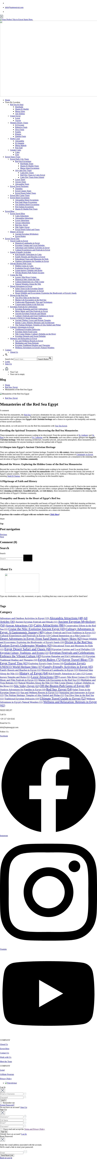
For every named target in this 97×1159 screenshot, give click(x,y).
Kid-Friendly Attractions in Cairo (28, 254)
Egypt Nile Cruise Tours (20, 195)
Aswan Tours (20, 182)
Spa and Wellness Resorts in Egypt (29, 341)
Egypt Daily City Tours (19, 159)
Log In (24, 1134)
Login (7, 362)
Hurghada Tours (26, 164)
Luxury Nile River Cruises (25, 277)
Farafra (18, 132)
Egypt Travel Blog (17, 214)
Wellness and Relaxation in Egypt (23, 338)
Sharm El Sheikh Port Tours (26, 209)
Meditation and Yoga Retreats (27, 343)
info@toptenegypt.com (14, 7)
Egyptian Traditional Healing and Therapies (32, 345)
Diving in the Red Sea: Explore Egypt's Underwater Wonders (46, 643)
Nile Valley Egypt (22, 227)
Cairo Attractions (22, 216)
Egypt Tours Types (12, 157)
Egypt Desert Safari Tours (25, 193)
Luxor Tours (20, 179)
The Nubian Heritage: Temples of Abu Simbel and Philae (38, 325)
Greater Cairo (15, 150)
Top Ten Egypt (61, 426)
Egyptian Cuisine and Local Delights (30, 245)
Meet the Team (6, 1061)
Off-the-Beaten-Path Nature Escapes (29, 273)
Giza (17, 154)
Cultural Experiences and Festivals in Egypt (32, 250)
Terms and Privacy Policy (34, 1129)
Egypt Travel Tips (12, 239)
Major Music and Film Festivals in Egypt (31, 311)
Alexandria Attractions (24, 218)
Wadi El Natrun (13, 476)
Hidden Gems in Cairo (24, 266)
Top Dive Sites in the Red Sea (27, 298)
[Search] (27, 558)
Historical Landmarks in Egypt (27, 243)
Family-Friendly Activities (20, 252)
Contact (8, 350)
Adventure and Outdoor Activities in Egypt (32, 248)
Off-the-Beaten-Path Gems (20, 263)
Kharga (18, 134)
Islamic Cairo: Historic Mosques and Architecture (34, 323)
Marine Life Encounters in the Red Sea (30, 300)
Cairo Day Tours (27, 173)
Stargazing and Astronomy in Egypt (29, 291)
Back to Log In (6, 1158)
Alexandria (19, 141)
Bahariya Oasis (21, 127)
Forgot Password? (7, 1105)
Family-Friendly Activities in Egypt (68, 666)
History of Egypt (16, 232)
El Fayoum (19, 125)
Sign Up (8, 364)
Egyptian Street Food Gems (26, 332)
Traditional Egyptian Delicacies (27, 329)
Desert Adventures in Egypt (21, 286)
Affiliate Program (7, 1074)
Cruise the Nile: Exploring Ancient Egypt (36, 629)
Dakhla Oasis (20, 136)
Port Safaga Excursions (24, 207)
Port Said (18, 148)
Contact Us (4, 1053)
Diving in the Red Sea (19, 295)
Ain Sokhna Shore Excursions (27, 204)
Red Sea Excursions (23, 161)
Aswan (18, 120)
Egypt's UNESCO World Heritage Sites (26, 318)
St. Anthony (83, 435)
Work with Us (5, 1057)
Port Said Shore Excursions (26, 202)
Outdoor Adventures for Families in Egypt (32, 261)
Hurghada (19, 107)
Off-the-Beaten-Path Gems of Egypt (65, 686)
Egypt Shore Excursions (19, 198)
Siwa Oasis (19, 129)
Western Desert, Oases (19, 123)
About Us (14, 352)
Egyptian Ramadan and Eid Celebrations (31, 309)
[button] (6, 355)
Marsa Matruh (20, 145)
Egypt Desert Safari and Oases (27, 229)
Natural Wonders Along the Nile (28, 284)
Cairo (17, 152)
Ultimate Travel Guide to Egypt (63, 698)
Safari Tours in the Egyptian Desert (29, 288)
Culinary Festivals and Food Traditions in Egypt (34, 316)
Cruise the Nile (16, 275)
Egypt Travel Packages (19, 186)
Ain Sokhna (20, 114)
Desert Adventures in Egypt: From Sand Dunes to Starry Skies (41, 638)
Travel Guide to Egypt (19, 241)
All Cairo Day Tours (23, 170)
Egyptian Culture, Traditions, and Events (24, 652)
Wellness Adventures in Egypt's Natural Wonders (34, 348)
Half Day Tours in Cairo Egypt (32, 175)
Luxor (17, 118)
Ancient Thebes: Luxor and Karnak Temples (33, 320)
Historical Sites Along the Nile (27, 279)
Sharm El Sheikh (22, 109)
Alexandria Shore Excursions (27, 200)
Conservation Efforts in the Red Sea (29, 304)
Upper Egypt (15, 116)
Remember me (9, 1103)
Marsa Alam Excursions (29, 168)
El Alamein (19, 143)
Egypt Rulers (20, 236)
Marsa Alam (20, 111)
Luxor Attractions (22, 220)
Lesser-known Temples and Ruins (28, 270)
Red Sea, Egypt (21, 225)
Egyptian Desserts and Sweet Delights (30, 336)
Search (2, 553)
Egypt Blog (9, 211)
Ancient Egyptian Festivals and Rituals (30, 313)
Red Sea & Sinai (16, 104)
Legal (2, 1070)
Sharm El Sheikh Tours (29, 166)
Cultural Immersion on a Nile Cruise (29, 282)
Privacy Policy (6, 1079)
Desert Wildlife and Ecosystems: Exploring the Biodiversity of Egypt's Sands (45, 293)
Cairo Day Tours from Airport (32, 177)
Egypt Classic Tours (23, 191)
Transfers (18, 189)
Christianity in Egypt (84, 454)
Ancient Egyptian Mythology (27, 234)
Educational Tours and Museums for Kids (31, 259)
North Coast (15, 139)
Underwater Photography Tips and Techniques (33, 302)
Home (7, 100)
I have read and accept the (24, 1129)
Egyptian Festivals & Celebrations (23, 307)
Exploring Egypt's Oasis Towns (27, 268)
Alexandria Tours (22, 184)
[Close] (2, 1090)
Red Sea (27, 415)
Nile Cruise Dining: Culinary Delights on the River (35, 334)
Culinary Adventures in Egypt (22, 327)
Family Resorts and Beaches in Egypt (30, 257)
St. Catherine (37, 437)
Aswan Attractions (22, 223)
